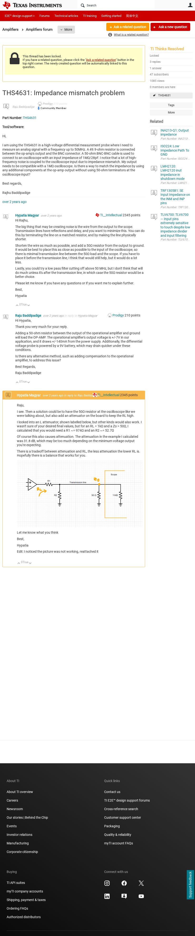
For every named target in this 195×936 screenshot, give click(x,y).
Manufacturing (18, 843)
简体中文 (132, 16)
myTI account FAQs (118, 843)
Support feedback (190, 885)
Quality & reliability (117, 835)
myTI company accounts (25, 891)
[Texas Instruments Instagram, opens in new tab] (107, 885)
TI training (90, 16)
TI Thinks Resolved (167, 48)
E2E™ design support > (20, 16)
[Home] (35, 5)
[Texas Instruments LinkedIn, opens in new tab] (107, 898)
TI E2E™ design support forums (127, 800)
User (190, 5)
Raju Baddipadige (23, 106)
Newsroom (15, 809)
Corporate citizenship (22, 852)
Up (17, 306)
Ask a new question (172, 27)
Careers (12, 800)
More (68, 29)
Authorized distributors (24, 917)
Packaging (112, 826)
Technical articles (66, 16)
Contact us (112, 792)
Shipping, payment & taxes (26, 900)
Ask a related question (130, 27)
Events (12, 826)
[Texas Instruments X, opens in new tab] (141, 885)
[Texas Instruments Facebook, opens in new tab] (124, 885)
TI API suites (16, 883)
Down (29, 306)
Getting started (111, 16)
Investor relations (19, 835)
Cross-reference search (121, 809)
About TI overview (20, 792)
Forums (44, 16)
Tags (171, 105)
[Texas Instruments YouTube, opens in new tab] (141, 898)
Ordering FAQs (17, 908)
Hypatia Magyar (27, 215)
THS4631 (164, 95)
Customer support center (122, 817)
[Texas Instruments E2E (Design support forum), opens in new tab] (124, 898)
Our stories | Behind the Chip (27, 817)
